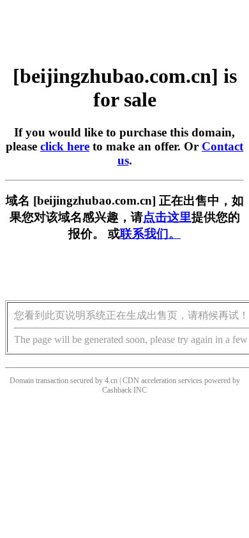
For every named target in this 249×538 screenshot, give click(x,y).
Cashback (117, 390)
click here (64, 146)
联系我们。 (150, 233)
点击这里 (167, 217)
